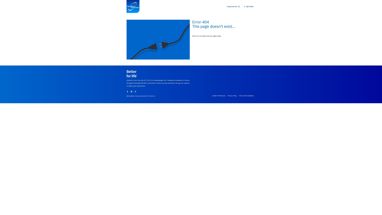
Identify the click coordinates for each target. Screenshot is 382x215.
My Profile (249, 6)
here (198, 36)
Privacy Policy (232, 96)
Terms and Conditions (246, 96)
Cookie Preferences (219, 96)
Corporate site (232, 6)
